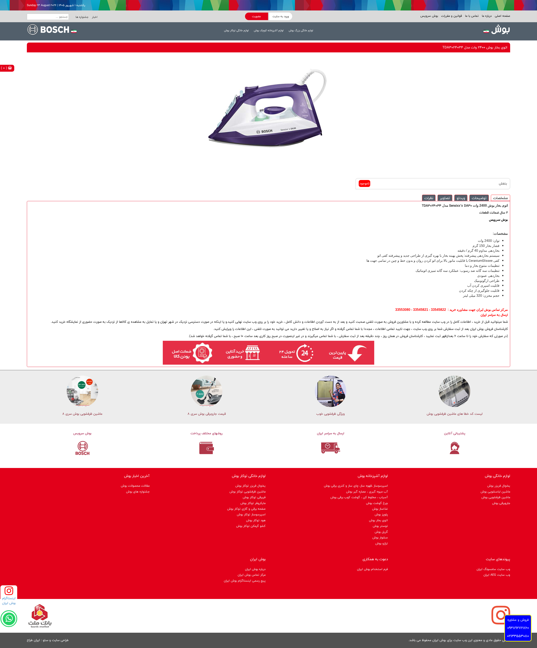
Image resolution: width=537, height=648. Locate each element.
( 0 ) (4, 68)
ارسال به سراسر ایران (330, 433)
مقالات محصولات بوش (135, 485)
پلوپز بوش (381, 514)
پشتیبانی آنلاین (454, 433)
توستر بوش (380, 526)
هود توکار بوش (256, 520)
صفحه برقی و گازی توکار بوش (246, 508)
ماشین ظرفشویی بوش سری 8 (82, 414)
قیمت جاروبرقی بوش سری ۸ (207, 414)
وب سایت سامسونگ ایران (493, 569)
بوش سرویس (429, 15)
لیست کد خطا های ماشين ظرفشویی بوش (454, 414)
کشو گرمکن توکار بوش (251, 526)
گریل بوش (381, 531)
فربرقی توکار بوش (254, 497)
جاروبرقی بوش (501, 503)
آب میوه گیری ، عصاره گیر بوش (367, 491)
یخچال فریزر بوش (498, 485)
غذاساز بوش (380, 508)
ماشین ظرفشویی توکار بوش (247, 491)
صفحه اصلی (502, 15)
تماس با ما (471, 15)
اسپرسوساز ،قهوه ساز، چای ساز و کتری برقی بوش (356, 485)
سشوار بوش (380, 537)
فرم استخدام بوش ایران (372, 569)
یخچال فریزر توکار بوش (250, 485)
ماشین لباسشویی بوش (495, 491)
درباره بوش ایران (255, 569)
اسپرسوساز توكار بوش (251, 514)
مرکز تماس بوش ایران (252, 574)
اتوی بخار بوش (378, 520)
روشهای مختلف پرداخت (206, 433)
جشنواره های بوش (138, 491)
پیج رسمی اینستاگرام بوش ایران (245, 580)
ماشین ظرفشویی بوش (495, 497)
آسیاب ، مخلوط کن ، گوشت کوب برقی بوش (359, 497)
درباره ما (486, 15)
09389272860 (518, 628)
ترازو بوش (381, 543)
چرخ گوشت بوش (377, 503)
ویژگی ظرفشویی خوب (330, 414)
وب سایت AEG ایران (497, 574)
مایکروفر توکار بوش (253, 503)
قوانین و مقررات (451, 15)
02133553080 (518, 636)
